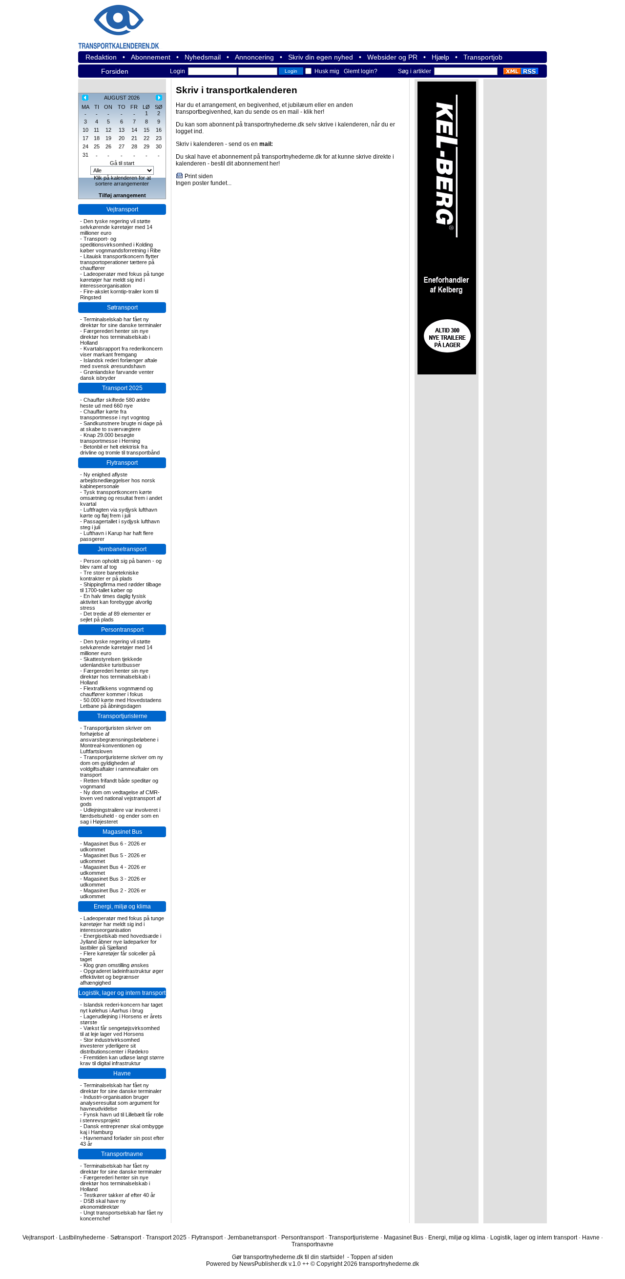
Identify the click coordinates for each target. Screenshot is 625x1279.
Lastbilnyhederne (82, 1237)
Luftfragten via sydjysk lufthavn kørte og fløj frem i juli (118, 512)
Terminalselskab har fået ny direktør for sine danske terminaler (121, 322)
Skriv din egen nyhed (320, 57)
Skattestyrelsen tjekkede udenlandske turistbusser (111, 662)
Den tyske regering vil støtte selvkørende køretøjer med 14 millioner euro (116, 227)
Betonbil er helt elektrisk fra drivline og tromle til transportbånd (120, 449)
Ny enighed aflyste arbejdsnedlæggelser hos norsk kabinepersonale (117, 480)
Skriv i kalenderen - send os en (224, 144)
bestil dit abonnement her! (245, 163)
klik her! (314, 111)
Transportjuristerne (122, 716)
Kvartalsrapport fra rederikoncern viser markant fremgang (121, 351)
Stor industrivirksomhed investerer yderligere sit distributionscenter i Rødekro (114, 1045)
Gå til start (122, 163)
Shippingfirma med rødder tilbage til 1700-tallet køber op (120, 587)
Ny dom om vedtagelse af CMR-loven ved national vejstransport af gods (120, 798)
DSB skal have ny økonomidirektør (103, 1204)
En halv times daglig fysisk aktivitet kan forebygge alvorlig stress (116, 602)
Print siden (199, 176)
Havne (122, 1073)
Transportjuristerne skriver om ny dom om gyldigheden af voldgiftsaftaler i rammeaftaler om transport (121, 766)
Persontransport (122, 629)
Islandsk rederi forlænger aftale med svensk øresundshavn (118, 363)
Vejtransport (122, 209)
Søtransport (122, 307)
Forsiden (114, 71)
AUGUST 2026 (122, 98)
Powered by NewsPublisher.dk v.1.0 (253, 1263)
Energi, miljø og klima (122, 906)
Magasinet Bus (122, 831)
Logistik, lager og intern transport (122, 993)
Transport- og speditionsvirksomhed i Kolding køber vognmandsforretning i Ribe (120, 244)
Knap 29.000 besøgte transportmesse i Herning (110, 438)
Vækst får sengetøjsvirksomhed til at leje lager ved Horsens (120, 1031)
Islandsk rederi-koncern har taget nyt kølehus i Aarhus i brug (121, 1007)
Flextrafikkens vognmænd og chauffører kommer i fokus (116, 691)
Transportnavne (122, 1154)
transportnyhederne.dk (132, 21)
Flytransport (122, 462)
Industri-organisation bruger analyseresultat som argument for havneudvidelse (120, 1103)
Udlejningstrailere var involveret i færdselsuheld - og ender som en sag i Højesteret (120, 816)
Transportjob (482, 57)
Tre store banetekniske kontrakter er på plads (109, 575)
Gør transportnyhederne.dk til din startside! (288, 1257)
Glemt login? (360, 71)
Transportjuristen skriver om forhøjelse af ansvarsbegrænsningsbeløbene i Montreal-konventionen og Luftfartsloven (119, 739)
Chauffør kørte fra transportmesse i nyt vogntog (114, 414)
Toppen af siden (372, 1257)
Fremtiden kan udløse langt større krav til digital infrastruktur (122, 1060)
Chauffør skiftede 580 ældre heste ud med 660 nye (115, 403)
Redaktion (101, 57)
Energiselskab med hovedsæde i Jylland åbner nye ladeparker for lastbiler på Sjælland (120, 941)
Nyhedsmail (203, 57)
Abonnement (150, 57)
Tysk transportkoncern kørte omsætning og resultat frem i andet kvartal (121, 498)
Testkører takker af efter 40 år (119, 1195)
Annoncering (254, 57)
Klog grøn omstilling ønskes (116, 965)
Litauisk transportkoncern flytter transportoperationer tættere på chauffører (119, 262)
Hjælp (440, 57)
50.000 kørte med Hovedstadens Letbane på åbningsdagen (121, 703)
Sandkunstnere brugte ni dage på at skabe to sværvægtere (121, 426)
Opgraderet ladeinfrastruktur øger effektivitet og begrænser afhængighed (122, 977)
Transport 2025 (122, 388)
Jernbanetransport (122, 549)
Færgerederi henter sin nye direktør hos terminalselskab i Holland (115, 337)
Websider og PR (392, 57)
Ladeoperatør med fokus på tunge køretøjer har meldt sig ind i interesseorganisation (122, 280)
